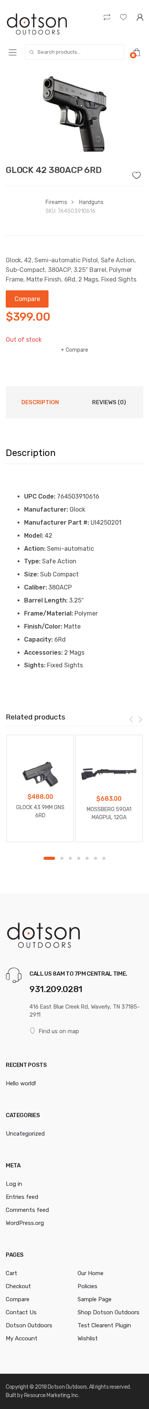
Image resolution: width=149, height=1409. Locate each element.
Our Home (91, 1273)
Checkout (18, 1286)
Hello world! (21, 1083)
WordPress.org (25, 1223)
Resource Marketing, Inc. (51, 1395)
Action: (34, 548)
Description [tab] (40, 402)
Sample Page (95, 1299)
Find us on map (59, 1031)
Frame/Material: (48, 613)
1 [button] (49, 858)
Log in (14, 1183)
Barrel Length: (46, 600)
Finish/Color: (43, 626)
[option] (74, 114)
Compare (77, 350)
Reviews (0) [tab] (109, 402)
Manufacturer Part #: (56, 522)
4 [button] (78, 858)
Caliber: (35, 587)
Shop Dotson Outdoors (108, 1312)
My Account (21, 1338)
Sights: (34, 665)
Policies (87, 1286)
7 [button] (103, 858)
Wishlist (88, 1338)
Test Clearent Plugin (104, 1325)
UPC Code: (39, 496)
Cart (11, 1273)
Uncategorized (25, 1133)
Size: (31, 574)
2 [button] (61, 858)
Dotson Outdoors (29, 1325)
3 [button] (70, 858)
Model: (33, 535)
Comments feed (27, 1210)
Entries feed (22, 1196)
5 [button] (87, 858)
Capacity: (38, 639)
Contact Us (21, 1312)
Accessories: (43, 652)
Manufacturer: (46, 509)
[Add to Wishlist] (138, 173)
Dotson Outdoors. (68, 1387)
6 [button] (95, 858)
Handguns (91, 202)
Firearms (56, 202)
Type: (32, 561)
